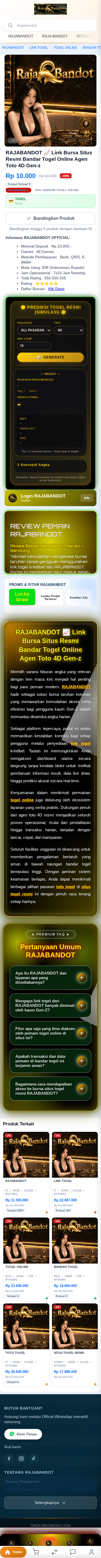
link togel (80, 744)
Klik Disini (56, 289)
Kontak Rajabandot (21, 1490)
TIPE (57, 323)
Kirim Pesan (27, 1435)
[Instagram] (21, 1459)
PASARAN (24, 323)
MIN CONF (24, 339)
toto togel (65, 887)
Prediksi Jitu (79, 598)
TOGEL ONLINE (65, 47)
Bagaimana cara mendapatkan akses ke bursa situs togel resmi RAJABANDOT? (43, 1089)
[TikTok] (33, 1459)
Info (87, 498)
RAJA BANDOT (55, 36)
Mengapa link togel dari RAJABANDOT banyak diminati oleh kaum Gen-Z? (45, 1006)
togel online (22, 800)
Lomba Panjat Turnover (50, 598)
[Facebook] (8, 1459)
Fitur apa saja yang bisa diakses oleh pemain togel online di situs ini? (45, 1034)
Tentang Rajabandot (22, 1482)
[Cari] (10, 25)
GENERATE (51, 358)
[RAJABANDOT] (50, 9)
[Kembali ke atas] (91, 1532)
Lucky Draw (22, 597)
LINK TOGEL (38, 47)
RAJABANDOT (20, 36)
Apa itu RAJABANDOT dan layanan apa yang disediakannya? (41, 978)
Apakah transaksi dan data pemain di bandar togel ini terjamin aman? (40, 1061)
